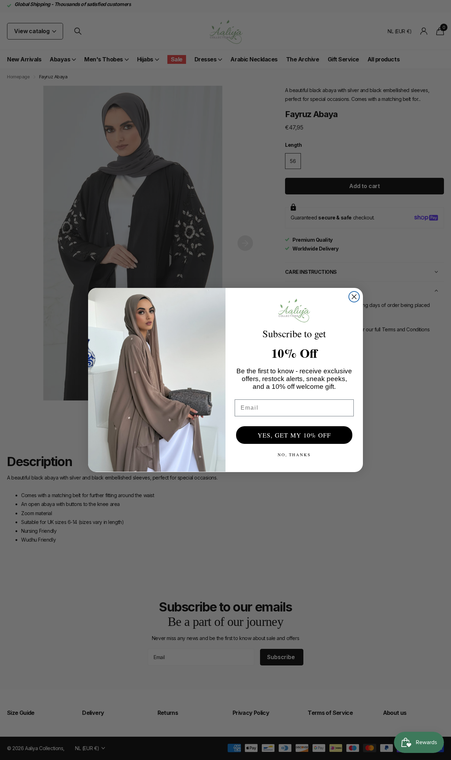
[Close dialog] (354, 296)
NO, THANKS (294, 454)
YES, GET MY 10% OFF (294, 435)
